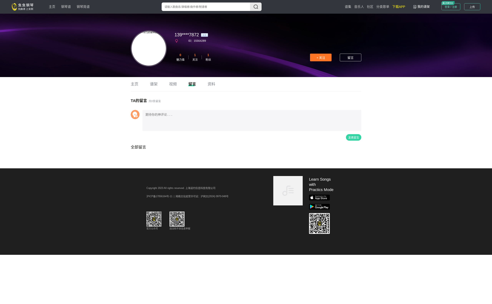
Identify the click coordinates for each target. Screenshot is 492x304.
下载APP (398, 6)
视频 (173, 84)
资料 (211, 84)
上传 (472, 6)
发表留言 (353, 137)
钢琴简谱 (83, 6)
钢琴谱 (66, 6)
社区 (370, 6)
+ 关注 (321, 57)
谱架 (154, 84)
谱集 (348, 6)
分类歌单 (382, 6)
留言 (350, 57)
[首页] (23, 6)
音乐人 (359, 6)
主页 (52, 6)
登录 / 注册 (451, 6)
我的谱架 (423, 6)
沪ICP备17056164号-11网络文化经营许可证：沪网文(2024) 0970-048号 (187, 196)
